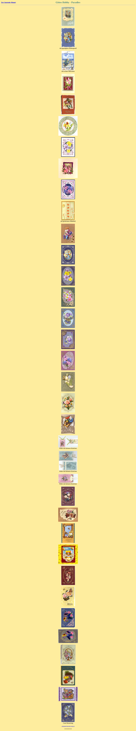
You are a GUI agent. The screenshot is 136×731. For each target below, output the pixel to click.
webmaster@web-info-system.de (68, 726)
